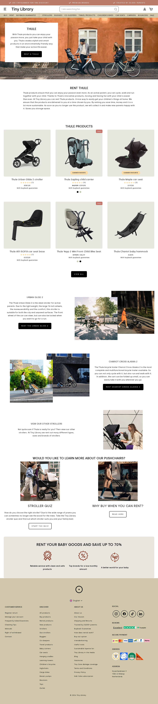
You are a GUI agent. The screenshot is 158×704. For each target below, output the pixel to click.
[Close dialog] (124, 324)
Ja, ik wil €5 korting (95, 364)
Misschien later (95, 370)
